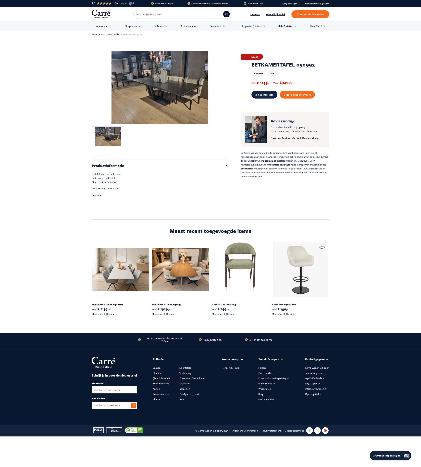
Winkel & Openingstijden (317, 4)
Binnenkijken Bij (266, 383)
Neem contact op (280, 138)
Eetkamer (159, 26)
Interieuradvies (266, 399)
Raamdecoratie (218, 26)
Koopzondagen (289, 3)
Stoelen (157, 373)
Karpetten (184, 388)
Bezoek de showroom (311, 14)
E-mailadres (103, 398)
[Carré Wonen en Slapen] (103, 14)
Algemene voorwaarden (245, 430)
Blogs (261, 394)
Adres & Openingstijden (305, 138)
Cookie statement (294, 430)
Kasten (156, 388)
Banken (157, 367)
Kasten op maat (188, 26)
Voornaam (102, 383)
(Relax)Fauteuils (161, 378)
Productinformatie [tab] (108, 165)
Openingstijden (313, 394)
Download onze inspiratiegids (273, 378)
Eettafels (258, 73)
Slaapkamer (131, 26)
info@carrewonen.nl (316, 388)
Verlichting (185, 373)
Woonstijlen (264, 388)
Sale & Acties (285, 26)
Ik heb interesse (264, 94)
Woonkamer (102, 26)
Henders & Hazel (231, 367)
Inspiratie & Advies (252, 26)
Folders (262, 367)
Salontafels (185, 367)
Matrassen (184, 383)
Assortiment (106, 34)
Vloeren (157, 399)
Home (94, 34)
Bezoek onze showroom (297, 94)
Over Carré (316, 26)
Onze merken (265, 373)
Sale (117, 34)
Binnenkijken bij (275, 14)
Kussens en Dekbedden (191, 378)
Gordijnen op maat (189, 394)
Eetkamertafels (161, 383)
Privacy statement (271, 430)
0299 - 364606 (312, 383)
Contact (255, 14)
